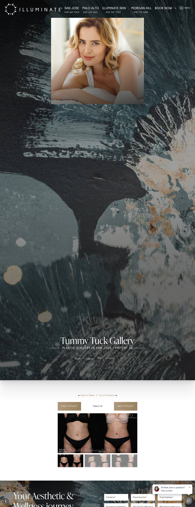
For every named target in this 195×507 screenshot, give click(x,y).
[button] (6, 501)
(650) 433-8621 (90, 12)
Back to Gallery (88, 395)
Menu (187, 8)
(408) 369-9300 (71, 12)
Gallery (89, 358)
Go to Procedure (107, 395)
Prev (69, 406)
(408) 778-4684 (140, 12)
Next (126, 406)
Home (78, 358)
